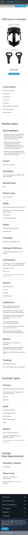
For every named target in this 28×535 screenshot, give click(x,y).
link (10, 276)
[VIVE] (14, 2)
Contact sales (20, 6)
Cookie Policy (17, 525)
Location (6, 515)
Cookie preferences (7, 532)
